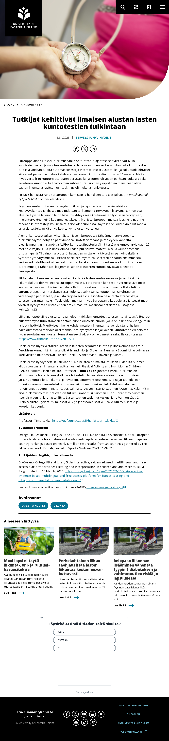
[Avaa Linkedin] (92, 714)
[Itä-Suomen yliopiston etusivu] (23, 18)
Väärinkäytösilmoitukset (134, 723)
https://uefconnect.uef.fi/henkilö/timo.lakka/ (84, 421)
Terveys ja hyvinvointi (93, 138)
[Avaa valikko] (162, 7)
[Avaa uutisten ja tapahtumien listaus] (136, 7)
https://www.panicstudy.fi (104, 487)
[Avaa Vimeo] (93, 722)
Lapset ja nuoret (33, 505)
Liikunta (59, 505)
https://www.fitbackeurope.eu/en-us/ (44, 339)
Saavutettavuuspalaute (134, 705)
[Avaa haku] (122, 7)
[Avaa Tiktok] (84, 722)
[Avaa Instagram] (75, 714)
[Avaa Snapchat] (101, 714)
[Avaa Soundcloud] (76, 722)
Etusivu (9, 104)
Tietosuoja (133, 714)
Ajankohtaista (31, 104)
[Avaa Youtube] (83, 714)
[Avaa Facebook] (66, 714)
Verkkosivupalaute (132, 733)
